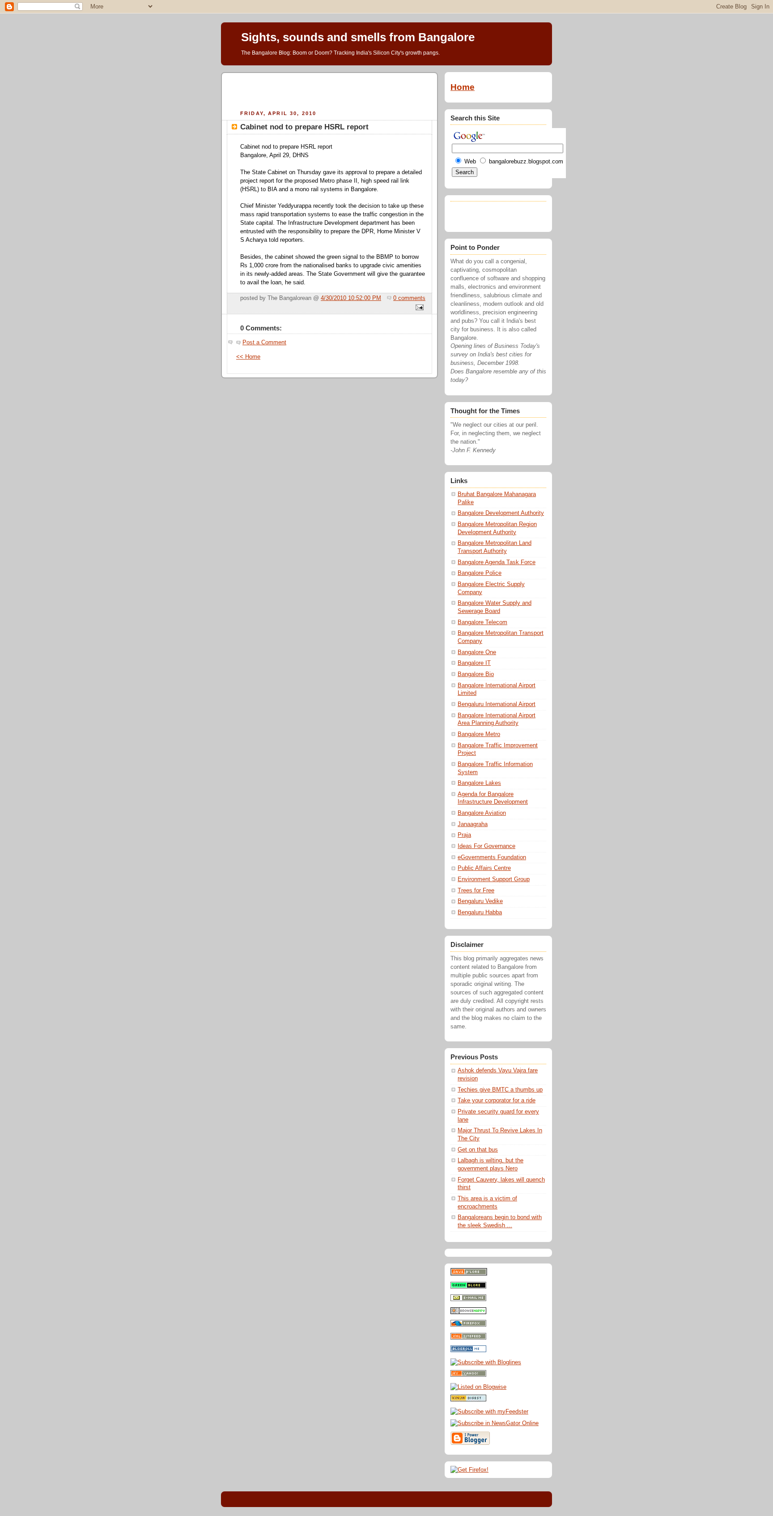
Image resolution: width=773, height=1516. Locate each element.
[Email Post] (418, 308)
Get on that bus (478, 1150)
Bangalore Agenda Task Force (496, 562)
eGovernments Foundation (492, 857)
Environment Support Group (494, 879)
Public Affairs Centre (484, 868)
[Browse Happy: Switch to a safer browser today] (468, 1312)
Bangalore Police (479, 573)
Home (462, 87)
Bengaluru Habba (480, 912)
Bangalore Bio (476, 674)
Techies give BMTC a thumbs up (500, 1090)
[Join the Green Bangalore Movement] (468, 1287)
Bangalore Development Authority (501, 513)
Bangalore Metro (479, 734)
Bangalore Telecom (482, 622)
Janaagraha (473, 824)
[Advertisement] (329, 90)
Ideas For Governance (486, 846)
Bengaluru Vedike (480, 901)
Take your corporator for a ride (496, 1100)
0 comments (409, 298)
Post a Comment (264, 342)
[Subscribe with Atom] (468, 1338)
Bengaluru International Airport (496, 704)
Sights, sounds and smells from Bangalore (358, 37)
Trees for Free (476, 890)
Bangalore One (477, 652)
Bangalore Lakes (479, 783)
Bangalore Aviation (482, 813)
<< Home (248, 357)
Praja (464, 835)
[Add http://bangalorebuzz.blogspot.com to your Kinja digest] (468, 1399)
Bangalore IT (474, 663)
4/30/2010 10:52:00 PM (351, 298)
